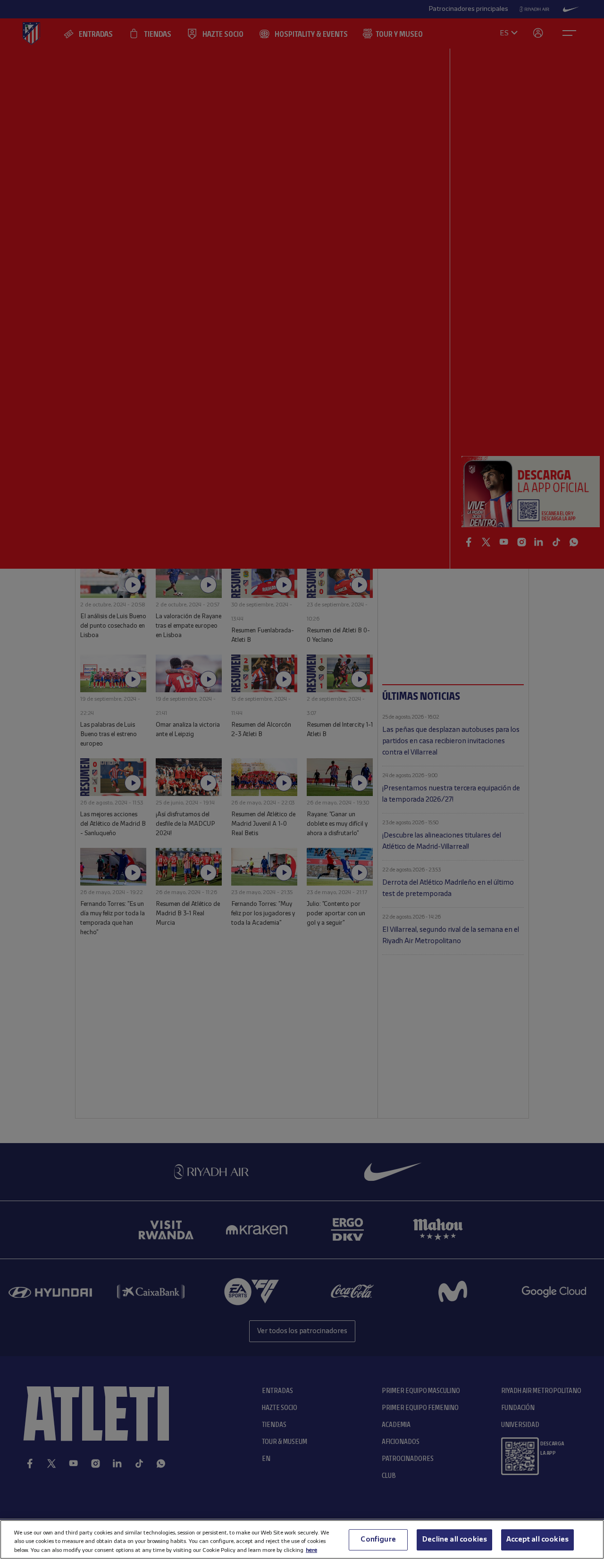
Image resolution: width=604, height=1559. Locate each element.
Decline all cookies (454, 1539)
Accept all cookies (537, 1539)
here (311, 1549)
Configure (378, 1539)
